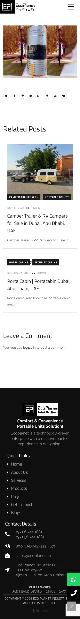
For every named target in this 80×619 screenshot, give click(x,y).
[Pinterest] (22, 96)
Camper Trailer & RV (23, 197)
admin (36, 207)
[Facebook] (14, 96)
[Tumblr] (47, 96)
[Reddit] (55, 96)
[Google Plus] (39, 96)
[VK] (64, 96)
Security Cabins (45, 262)
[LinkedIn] (31, 96)
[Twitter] (6, 96)
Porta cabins (18, 262)
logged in (29, 347)
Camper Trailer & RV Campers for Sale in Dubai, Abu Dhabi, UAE (37, 223)
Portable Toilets (57, 197)
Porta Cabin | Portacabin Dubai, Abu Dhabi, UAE (38, 284)
